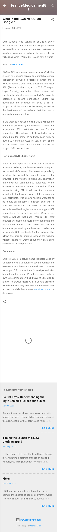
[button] (52, 19)
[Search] (52, 6)
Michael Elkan (35, 526)
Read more (47, 428)
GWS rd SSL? (18, 64)
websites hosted (43, 289)
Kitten (6, 478)
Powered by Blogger (30, 519)
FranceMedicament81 (28, 7)
